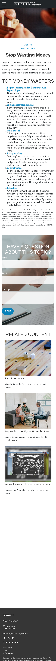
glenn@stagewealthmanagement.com (15, 633)
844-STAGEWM (12, 621)
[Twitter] (9, 637)
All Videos (6, 650)
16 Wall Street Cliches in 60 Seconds (28, 484)
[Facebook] (4, 637)
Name (4, 257)
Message (6, 289)
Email (4, 273)
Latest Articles (7, 647)
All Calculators (8, 653)
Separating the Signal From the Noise (28, 431)
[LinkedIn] (13, 637)
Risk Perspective (15, 378)
